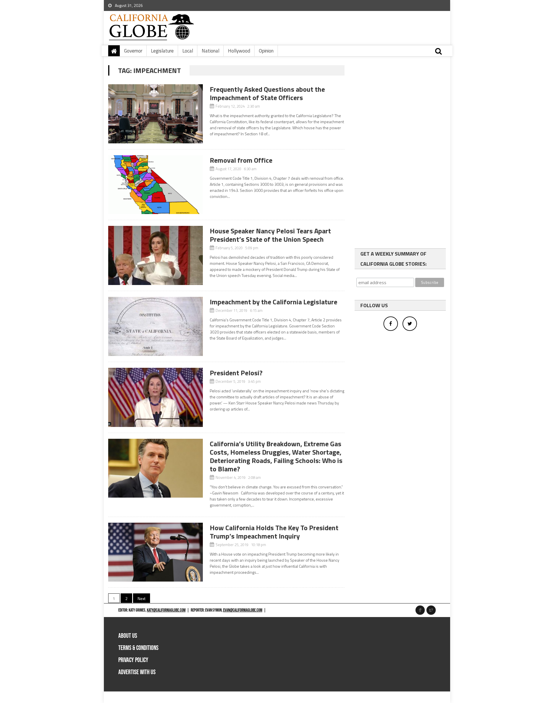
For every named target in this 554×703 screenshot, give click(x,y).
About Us (127, 636)
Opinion (266, 51)
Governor (133, 51)
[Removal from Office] (155, 184)
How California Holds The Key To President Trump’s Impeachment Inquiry (274, 531)
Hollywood (239, 51)
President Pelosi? (236, 373)
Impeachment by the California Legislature (273, 302)
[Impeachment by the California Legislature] (155, 326)
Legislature (162, 51)
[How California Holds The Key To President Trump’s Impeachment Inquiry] (155, 552)
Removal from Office (241, 160)
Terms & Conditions (138, 648)
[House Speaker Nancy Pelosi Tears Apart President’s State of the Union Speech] (155, 255)
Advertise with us (137, 672)
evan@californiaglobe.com (242, 610)
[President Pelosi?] (155, 397)
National (210, 51)
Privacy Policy (133, 660)
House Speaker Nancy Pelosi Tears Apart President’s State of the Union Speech (270, 235)
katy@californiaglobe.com (166, 610)
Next (141, 598)
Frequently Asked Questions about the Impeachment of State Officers (267, 93)
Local (187, 51)
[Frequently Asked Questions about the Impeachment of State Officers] (155, 113)
